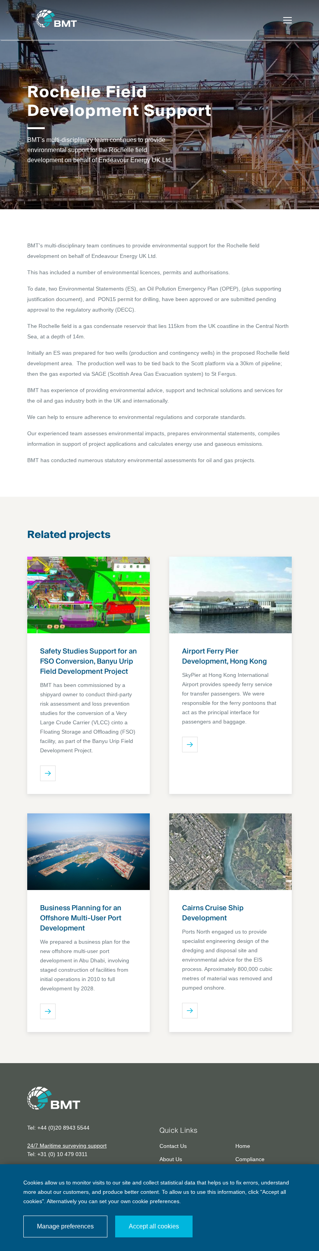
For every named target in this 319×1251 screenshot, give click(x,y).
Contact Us (173, 1146)
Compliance (250, 1159)
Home (242, 1146)
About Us (171, 1159)
